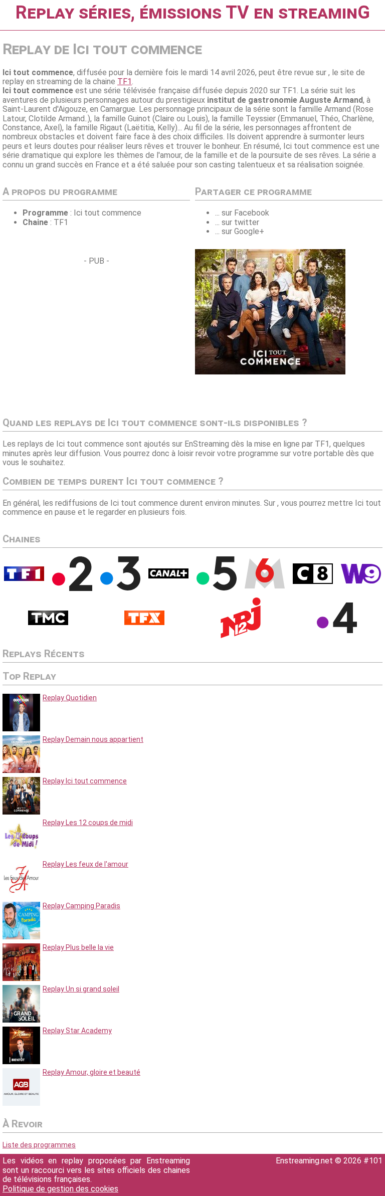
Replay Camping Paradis (81, 906)
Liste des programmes (39, 1145)
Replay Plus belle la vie (78, 947)
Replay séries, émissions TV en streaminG (193, 12)
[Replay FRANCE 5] (217, 588)
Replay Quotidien (70, 698)
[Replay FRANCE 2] (72, 588)
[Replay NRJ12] (241, 636)
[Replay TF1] (24, 578)
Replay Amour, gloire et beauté (91, 1072)
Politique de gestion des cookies (60, 1188)
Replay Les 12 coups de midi (88, 823)
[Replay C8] (313, 581)
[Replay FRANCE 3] (120, 588)
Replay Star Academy (77, 1031)
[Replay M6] (265, 586)
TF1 (124, 81)
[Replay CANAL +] (168, 576)
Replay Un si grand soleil (81, 989)
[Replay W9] (361, 581)
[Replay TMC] (48, 623)
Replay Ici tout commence (85, 781)
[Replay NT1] (144, 623)
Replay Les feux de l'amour (85, 864)
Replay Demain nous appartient (93, 739)
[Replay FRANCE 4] (337, 631)
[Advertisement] (87, 336)
